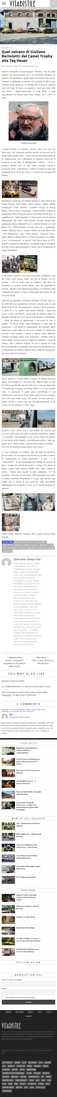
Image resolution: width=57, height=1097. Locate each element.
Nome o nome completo (12, 980)
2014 (4, 1084)
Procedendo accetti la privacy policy (20, 997)
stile (40, 1062)
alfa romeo (32, 1062)
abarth (22, 1084)
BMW (16, 1084)
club (49, 1080)
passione (37, 1073)
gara (10, 1084)
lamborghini (31, 1069)
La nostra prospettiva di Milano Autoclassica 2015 (27, 709)
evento (45, 1066)
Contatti (28, 1016)
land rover (43, 545)
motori (14, 1069)
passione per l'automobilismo (13, 1073)
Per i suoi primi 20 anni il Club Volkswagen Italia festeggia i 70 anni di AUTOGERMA (24, 693)
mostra (19, 1087)
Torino (40, 1084)
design (48, 1077)
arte (37, 1080)
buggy (44, 542)
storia (29, 1073)
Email (4, 988)
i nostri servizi (8, 1087)
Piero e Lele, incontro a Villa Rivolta (43, 662)
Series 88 (41, 548)
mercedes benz (8, 1080)
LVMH (4, 548)
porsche (22, 548)
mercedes (14, 1077)
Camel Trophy (8, 545)
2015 (26, 1087)
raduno (47, 1062)
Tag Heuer (50, 548)
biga (38, 542)
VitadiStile (21, 1066)
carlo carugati (21, 1080)
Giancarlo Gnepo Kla (13, 66)
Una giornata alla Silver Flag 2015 (21, 711)
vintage (23, 1077)
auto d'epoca (7, 1062)
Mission (8, 1012)
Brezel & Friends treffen (13, 681)
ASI (42, 1077)
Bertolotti (30, 542)
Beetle (21, 542)
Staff (40, 1012)
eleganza (6, 1077)
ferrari (17, 1062)
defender (26, 545)
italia (31, 1080)
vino (43, 1080)
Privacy (31, 1012)
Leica (51, 545)
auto (24, 1062)
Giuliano (34, 545)
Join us (49, 1012)
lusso (22, 1069)
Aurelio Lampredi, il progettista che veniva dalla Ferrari (14, 663)
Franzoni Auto (34, 1077)
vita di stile (40, 1087)
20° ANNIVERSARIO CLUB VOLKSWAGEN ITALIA (26, 686)
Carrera (18, 545)
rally (48, 1084)
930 (16, 542)
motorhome (12, 548)
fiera (32, 1087)
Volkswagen (7, 551)
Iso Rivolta (32, 1084)
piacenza (37, 1066)
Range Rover (31, 548)
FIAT (4, 1066)
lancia (29, 1066)
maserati (11, 1066)
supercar (6, 1069)
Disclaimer (20, 1012)
